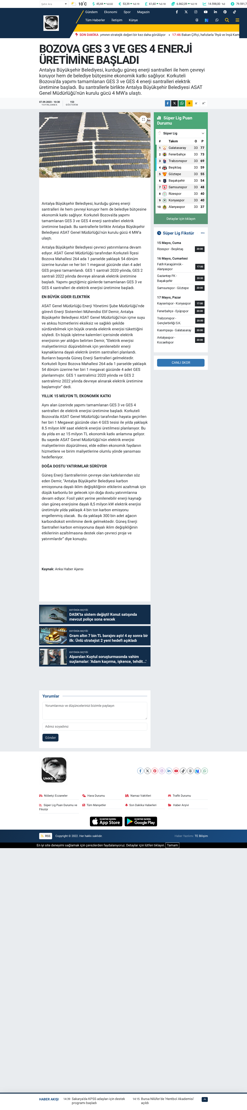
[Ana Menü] (235, 20)
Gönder (50, 738)
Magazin (143, 12)
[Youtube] (176, 771)
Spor (127, 12)
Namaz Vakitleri (140, 795)
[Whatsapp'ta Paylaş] (181, 103)
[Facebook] (140, 771)
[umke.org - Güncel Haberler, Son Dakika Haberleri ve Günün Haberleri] (51, 23)
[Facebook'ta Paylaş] (167, 103)
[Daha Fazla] (189, 103)
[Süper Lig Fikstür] (203, 233)
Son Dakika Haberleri (142, 805)
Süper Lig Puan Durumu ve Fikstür (58, 807)
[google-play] (141, 821)
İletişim (117, 20)
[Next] (197, 771)
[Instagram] (162, 771)
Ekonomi (110, 12)
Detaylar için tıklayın (181, 219)
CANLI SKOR (181, 362)
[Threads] (190, 771)
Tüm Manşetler (96, 805)
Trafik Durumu (182, 795)
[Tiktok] (183, 771)
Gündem (91, 12)
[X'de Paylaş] (174, 103)
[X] (147, 771)
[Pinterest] (154, 771)
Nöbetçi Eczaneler (56, 795)
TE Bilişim (201, 836)
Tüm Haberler (95, 20)
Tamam (172, 845)
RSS (47, 836)
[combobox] (54, 4)
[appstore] (106, 821)
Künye (133, 20)
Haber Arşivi (181, 805)
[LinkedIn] (169, 771)
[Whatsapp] (204, 771)
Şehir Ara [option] (46, 4)
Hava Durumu (96, 795)
